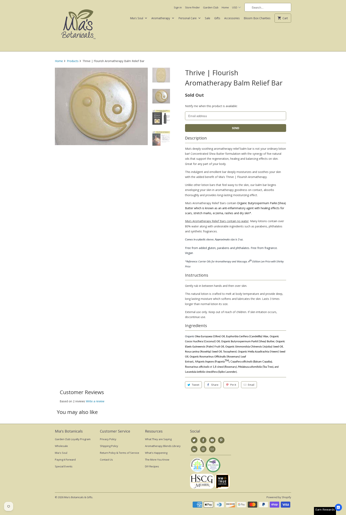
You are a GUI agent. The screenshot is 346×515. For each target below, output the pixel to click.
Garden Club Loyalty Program (73, 439)
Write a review (95, 401)
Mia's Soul (137, 18)
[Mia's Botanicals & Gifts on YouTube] (212, 440)
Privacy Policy (108, 439)
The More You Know (157, 459)
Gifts (217, 18)
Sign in (178, 7)
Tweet (195, 385)
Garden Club (210, 7)
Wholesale (61, 446)
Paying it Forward (65, 459)
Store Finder (192, 7)
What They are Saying (158, 439)
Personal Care (187, 18)
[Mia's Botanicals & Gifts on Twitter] (194, 440)
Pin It (233, 385)
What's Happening (156, 453)
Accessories (232, 18)
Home (225, 7)
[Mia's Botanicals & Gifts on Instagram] (203, 449)
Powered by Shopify (279, 497)
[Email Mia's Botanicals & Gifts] (212, 449)
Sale (207, 18)
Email (251, 385)
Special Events (63, 466)
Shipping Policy (109, 446)
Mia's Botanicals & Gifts (78, 497)
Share (214, 385)
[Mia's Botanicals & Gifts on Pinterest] (221, 440)
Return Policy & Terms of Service (119, 453)
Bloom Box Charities (257, 18)
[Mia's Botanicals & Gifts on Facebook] (203, 440)
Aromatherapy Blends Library (163, 446)
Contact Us (106, 459)
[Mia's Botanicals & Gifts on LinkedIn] (194, 449)
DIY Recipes (152, 466)
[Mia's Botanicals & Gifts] (78, 25)
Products (72, 61)
